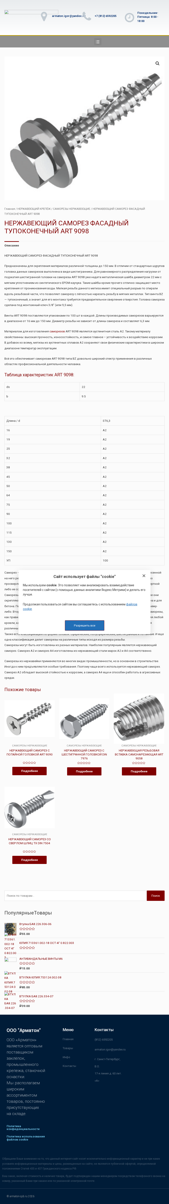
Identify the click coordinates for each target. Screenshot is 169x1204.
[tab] (11, 245)
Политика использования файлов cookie (26, 1138)
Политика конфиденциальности (23, 1127)
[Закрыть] (144, 575)
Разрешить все (84, 625)
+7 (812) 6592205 (105, 16)
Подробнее (29, 771)
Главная (9, 208)
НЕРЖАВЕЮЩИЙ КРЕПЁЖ (34, 208)
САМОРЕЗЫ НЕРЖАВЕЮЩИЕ (71, 208)
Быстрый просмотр (29, 740)
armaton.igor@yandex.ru (68, 16)
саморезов (57, 331)
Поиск (155, 895)
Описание (11, 245)
